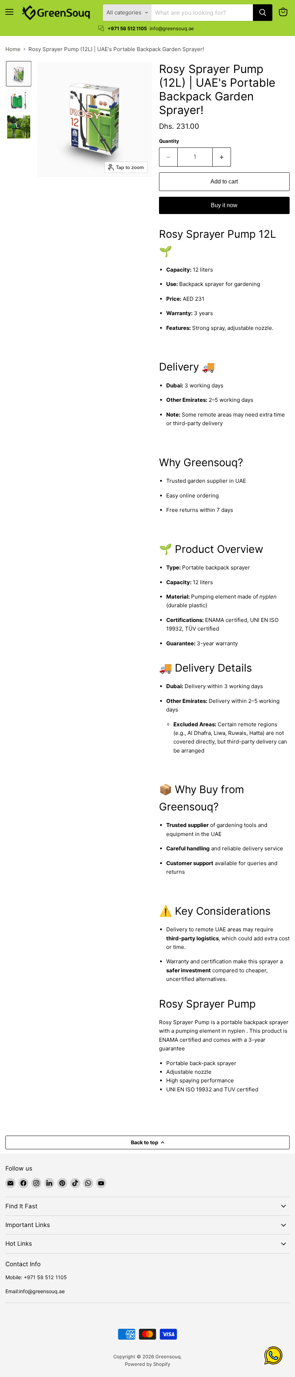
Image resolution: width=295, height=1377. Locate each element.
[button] (18, 74)
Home (13, 49)
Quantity (169, 141)
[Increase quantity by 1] (222, 156)
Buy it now (224, 205)
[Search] (262, 12)
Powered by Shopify (147, 1364)
